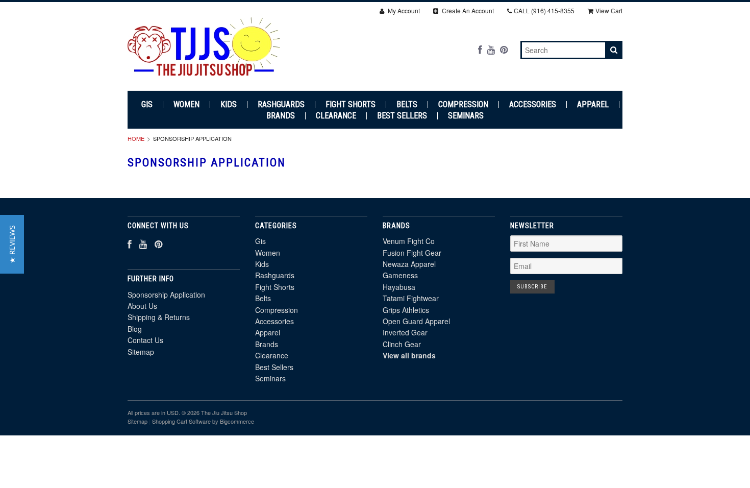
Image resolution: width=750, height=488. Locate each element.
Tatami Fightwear (411, 298)
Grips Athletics (406, 310)
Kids (228, 104)
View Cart (608, 10)
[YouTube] (491, 49)
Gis (147, 104)
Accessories (532, 104)
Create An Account (467, 10)
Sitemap (141, 352)
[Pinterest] (504, 49)
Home (136, 138)
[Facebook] (480, 49)
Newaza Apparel (409, 264)
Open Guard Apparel (416, 321)
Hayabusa (399, 287)
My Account (403, 10)
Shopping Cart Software (181, 421)
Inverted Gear (405, 332)
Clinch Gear (402, 344)
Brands (280, 115)
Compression (463, 104)
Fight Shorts (351, 104)
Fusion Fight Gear (412, 253)
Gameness (400, 275)
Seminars (466, 115)
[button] (12, 244)
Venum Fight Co (409, 241)
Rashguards (281, 104)
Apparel (593, 104)
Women (186, 104)
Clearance (336, 115)
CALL (544, 10)
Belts (406, 104)
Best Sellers (402, 115)
